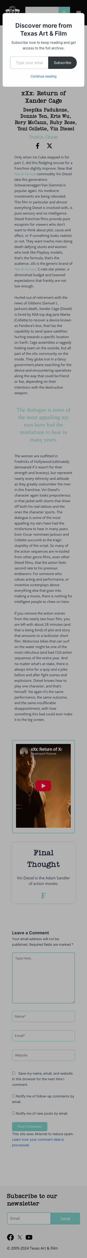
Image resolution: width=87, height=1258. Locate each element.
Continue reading (44, 76)
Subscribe (62, 62)
